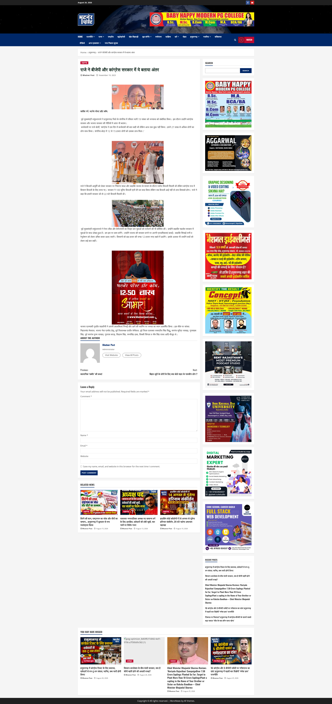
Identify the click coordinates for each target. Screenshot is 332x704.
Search (209, 63)
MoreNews (175, 700)
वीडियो (82, 43)
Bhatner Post (88, 75)
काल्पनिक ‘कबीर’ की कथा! (91, 372)
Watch (249, 39)
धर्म (176, 36)
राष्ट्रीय (111, 36)
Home (80, 36)
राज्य (100, 36)
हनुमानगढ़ (193, 36)
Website (84, 456)
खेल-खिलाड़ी (133, 36)
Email (83, 445)
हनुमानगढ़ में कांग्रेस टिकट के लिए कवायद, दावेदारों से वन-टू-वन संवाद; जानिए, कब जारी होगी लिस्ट (100, 671)
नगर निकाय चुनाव (111, 43)
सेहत (184, 36)
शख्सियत (218, 36)
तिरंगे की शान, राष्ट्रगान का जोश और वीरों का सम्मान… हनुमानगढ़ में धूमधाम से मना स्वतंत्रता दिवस (99, 522)
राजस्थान (173, 661)
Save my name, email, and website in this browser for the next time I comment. (121, 466)
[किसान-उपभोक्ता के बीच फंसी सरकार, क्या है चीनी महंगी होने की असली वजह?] (144, 650)
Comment (86, 396)
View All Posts (132, 355)
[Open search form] (235, 39)
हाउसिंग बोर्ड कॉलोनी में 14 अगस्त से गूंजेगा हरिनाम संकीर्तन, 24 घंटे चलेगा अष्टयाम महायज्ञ (177, 522)
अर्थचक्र (129, 661)
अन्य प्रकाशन (94, 43)
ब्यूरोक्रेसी (121, 36)
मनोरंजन (158, 36)
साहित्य (168, 36)
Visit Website (111, 355)
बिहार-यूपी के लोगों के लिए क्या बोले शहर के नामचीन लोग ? (173, 372)
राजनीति (90, 36)
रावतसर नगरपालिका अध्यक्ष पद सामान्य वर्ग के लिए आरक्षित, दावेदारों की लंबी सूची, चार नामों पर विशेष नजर (137, 522)
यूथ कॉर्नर (146, 36)
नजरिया (206, 36)
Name (84, 435)
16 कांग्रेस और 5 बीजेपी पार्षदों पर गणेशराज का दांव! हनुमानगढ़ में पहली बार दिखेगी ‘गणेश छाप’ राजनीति (230, 671)
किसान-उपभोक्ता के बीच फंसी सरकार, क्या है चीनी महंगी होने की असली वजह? (142, 669)
